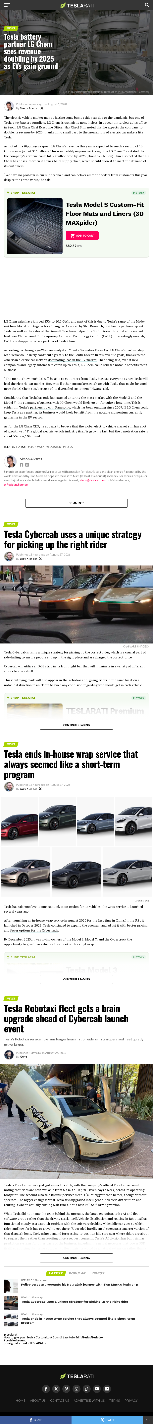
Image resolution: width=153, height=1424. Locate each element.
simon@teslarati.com (92, 480)
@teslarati (11, 1334)
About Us (38, 1400)
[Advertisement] (76, 291)
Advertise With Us (89, 1400)
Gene (23, 1056)
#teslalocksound (15, 1340)
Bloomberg (31, 146)
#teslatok (96, 1337)
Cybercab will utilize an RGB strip (28, 666)
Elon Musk (37, 447)
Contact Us (59, 1400)
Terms (114, 1400)
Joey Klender (28, 558)
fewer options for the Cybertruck (34, 930)
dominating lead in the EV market (72, 360)
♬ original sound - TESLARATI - (25, 1343)
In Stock (138, 192)
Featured (54, 447)
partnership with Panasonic (50, 407)
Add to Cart (85, 235)
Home (21, 1400)
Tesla (69, 447)
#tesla (85, 1337)
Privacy (131, 1400)
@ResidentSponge (16, 484)
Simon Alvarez (29, 108)
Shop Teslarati (23, 192)
